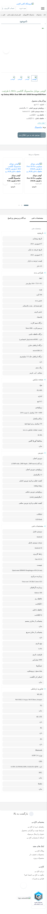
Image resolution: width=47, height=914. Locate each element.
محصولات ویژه (39, 858)
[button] (26, 205)
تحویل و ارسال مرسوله (35, 834)
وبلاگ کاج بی (39, 851)
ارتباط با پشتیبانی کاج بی (35, 838)
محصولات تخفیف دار (36, 854)
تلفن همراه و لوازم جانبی (14, 14)
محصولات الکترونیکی (28, 14)
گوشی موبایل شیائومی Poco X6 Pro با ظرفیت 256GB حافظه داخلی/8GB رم (34, 179)
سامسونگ (38, 127)
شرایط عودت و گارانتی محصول (33, 830)
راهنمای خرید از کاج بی (36, 827)
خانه (45, 14)
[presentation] (41, 50)
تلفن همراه (38, 183)
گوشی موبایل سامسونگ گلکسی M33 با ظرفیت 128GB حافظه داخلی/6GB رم (13, 179)
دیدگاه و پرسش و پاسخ (17, 218)
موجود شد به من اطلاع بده (29, 135)
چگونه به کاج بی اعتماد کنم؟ (34, 875)
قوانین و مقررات (38, 879)
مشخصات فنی (37, 218)
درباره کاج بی (39, 871)
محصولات (39, 14)
